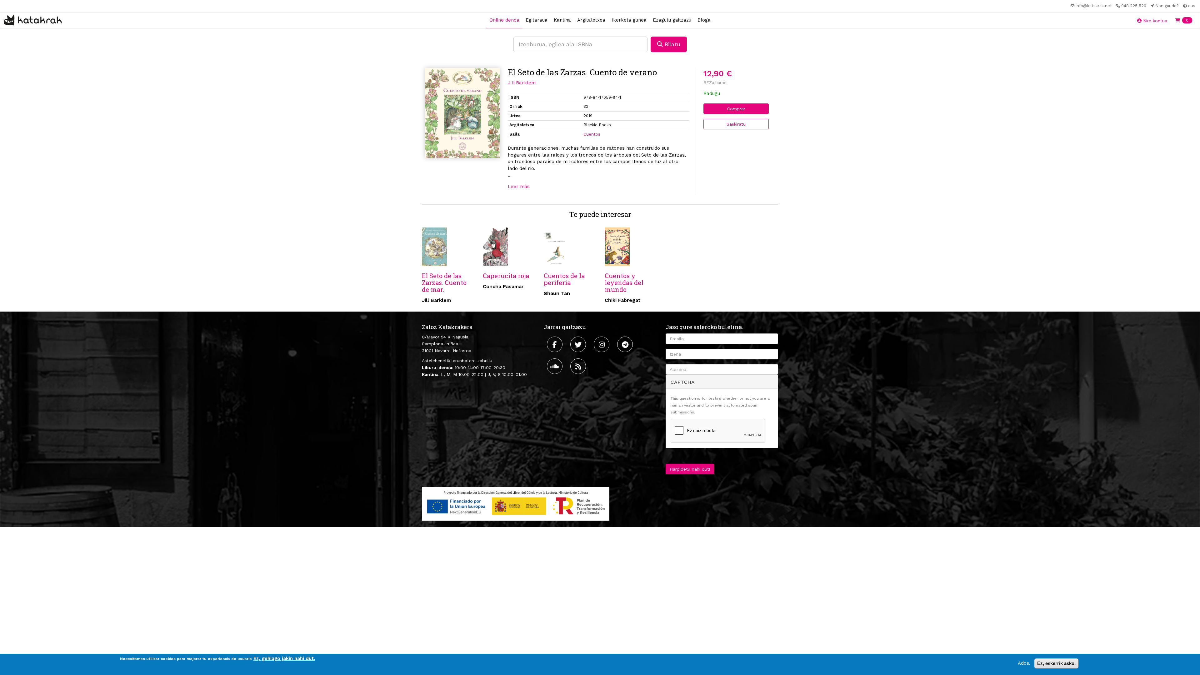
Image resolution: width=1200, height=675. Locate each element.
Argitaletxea (591, 20)
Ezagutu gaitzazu (672, 20)
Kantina (562, 20)
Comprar (736, 108)
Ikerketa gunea (629, 20)
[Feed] (579, 366)
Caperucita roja (506, 276)
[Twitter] (579, 344)
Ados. (1024, 663)
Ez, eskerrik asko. (1056, 663)
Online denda (504, 20)
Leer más (519, 186)
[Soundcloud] (555, 366)
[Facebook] (555, 344)
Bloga (704, 20)
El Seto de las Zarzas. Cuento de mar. (444, 282)
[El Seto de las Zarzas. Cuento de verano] (462, 113)
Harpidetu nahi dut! (690, 469)
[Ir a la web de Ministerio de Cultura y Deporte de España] (515, 503)
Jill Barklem (522, 83)
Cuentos (591, 134)
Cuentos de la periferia (564, 279)
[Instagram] (602, 344)
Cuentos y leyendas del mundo (624, 282)
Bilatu (671, 44)
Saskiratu (736, 124)
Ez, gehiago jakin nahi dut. (284, 658)
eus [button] (1191, 5)
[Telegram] (625, 344)
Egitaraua (537, 20)
